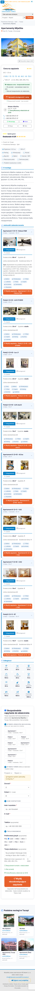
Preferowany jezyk (15, 836)
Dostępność (21, 249)
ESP (11, 842)
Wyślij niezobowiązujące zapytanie (17, 881)
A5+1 (6, 76)
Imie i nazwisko (10, 805)
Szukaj (30, 17)
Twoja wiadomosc (15, 849)
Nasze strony (17, 984)
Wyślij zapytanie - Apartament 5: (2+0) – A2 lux (18, 501)
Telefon (11, 822)
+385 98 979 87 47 (12, 116)
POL (6, 839)
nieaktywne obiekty (8, 984)
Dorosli (7, 784)
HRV (6, 845)
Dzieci (10, 792)
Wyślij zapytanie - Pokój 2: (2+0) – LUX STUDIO (18, 344)
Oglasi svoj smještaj (20, 980)
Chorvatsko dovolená (20, 986)
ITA (5, 842)
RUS (22, 842)
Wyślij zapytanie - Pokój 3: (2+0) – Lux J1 (18, 397)
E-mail (7, 814)
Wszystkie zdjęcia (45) (26, 61)
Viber (26, 121)
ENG (17, 839)
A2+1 (22, 76)
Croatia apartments (26, 984)
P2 (10, 76)
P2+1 (29, 76)
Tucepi (21, 21)
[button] (17, 135)
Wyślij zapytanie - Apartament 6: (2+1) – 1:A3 (18, 554)
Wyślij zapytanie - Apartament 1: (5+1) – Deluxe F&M (18, 292)
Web (25, 126)
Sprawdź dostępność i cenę (18, 97)
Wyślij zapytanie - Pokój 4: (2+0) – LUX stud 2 (18, 446)
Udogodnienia (10, 249)
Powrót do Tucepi (8, 142)
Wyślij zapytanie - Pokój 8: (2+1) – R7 (18, 655)
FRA (16, 842)
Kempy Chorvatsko (9, 986)
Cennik (8, 253)
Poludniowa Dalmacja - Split (9, 21)
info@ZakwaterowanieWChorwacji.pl (18, 977)
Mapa (11, 126)
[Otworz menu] (2, 1)
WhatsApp (12, 121)
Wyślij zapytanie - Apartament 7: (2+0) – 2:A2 (18, 606)
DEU (23, 839)
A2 (19, 76)
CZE (12, 839)
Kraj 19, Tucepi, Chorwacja (11, 31)
